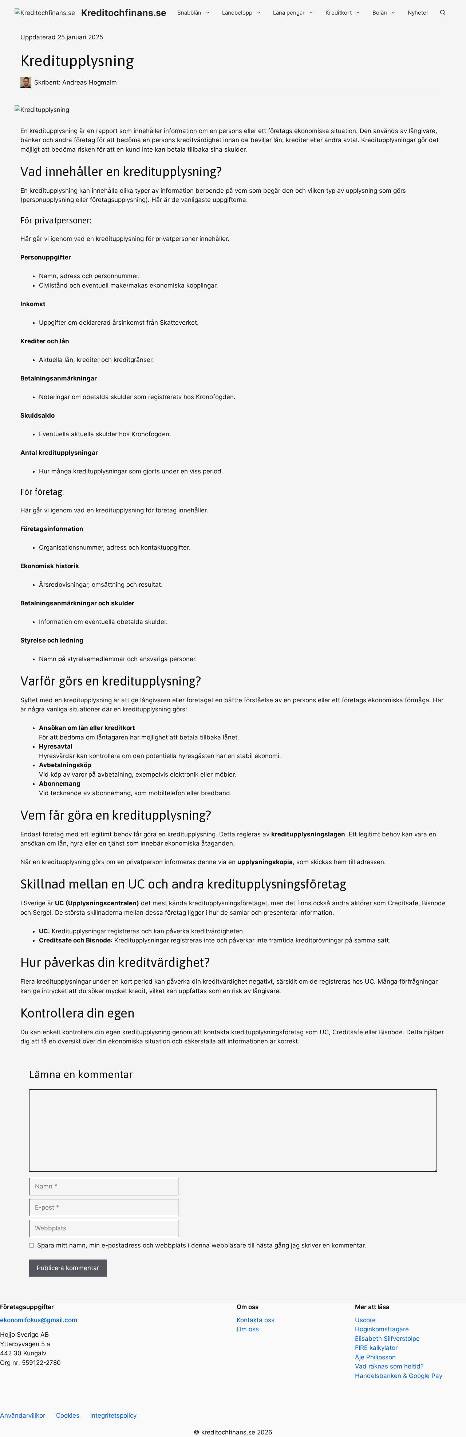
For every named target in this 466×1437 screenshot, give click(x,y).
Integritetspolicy (113, 1415)
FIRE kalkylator (376, 1347)
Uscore (365, 1320)
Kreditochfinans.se (123, 12)
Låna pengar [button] (289, 12)
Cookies (67, 1415)
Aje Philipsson (375, 1357)
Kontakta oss (256, 1320)
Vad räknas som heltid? (389, 1366)
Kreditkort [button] (338, 12)
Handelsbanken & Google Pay (398, 1375)
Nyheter (418, 12)
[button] (442, 13)
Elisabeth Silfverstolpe (387, 1338)
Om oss (248, 1329)
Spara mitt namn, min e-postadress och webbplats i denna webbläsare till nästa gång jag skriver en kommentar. (201, 1245)
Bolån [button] (379, 12)
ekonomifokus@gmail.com (38, 1320)
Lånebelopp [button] (237, 12)
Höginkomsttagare (382, 1329)
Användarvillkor (22, 1415)
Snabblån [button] (189, 12)
